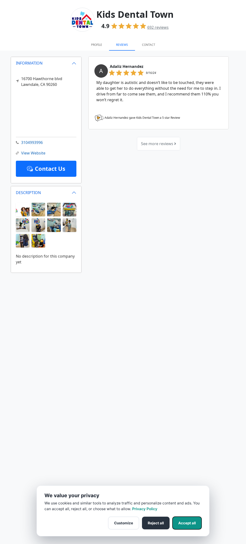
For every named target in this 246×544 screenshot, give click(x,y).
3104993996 (32, 142)
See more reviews (157, 143)
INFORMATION (29, 63)
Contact (148, 45)
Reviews (122, 45)
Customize (123, 523)
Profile (96, 45)
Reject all (156, 523)
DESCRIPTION (28, 192)
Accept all (187, 523)
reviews (158, 27)
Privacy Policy (144, 509)
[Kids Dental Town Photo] (23, 209)
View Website (33, 153)
